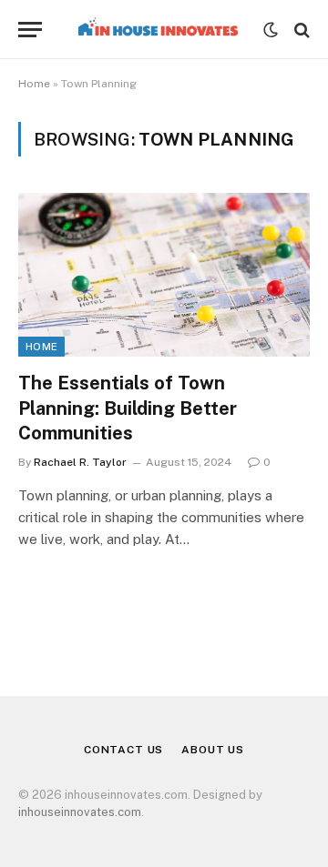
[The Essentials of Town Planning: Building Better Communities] (164, 275)
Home (34, 83)
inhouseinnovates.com (79, 812)
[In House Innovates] (157, 29)
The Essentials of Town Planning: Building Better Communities (127, 407)
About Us (212, 749)
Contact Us (123, 749)
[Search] (300, 29)
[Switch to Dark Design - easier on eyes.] (270, 30)
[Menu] (30, 29)
